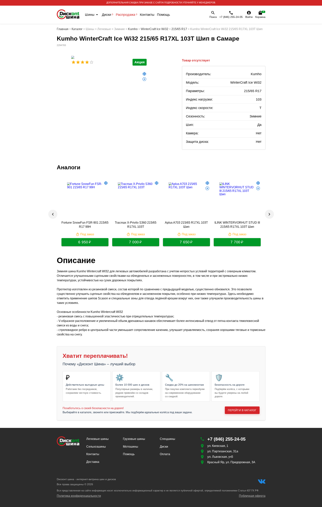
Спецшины (167, 438)
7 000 (134, 242)
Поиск (213, 16)
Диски (107, 15)
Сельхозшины (96, 446)
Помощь (163, 15)
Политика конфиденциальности (79, 495)
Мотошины (130, 446)
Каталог (77, 29)
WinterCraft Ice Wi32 (154, 29)
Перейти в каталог (242, 410)
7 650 (185, 242)
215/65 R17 (179, 29)
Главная (62, 29)
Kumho (133, 29)
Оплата (165, 454)
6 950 (83, 242)
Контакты (147, 15)
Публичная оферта (252, 495)
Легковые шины (97, 438)
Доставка (92, 461)
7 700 (235, 242)
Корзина (260, 14)
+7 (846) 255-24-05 (231, 16)
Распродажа (126, 15)
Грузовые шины (134, 438)
